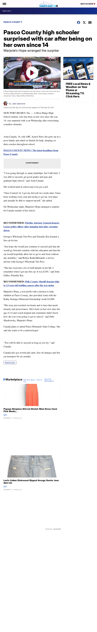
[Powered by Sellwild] (57, 529)
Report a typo (10, 362)
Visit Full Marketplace (49, 380)
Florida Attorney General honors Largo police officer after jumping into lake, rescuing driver (31, 226)
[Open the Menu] (4, 4)
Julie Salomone (18, 103)
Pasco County (13, 22)
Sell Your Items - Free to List (32, 381)
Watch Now (87, 4)
